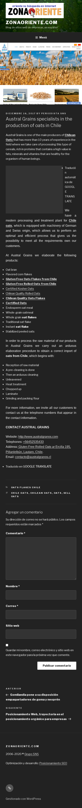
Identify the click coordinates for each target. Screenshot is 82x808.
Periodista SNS (53, 113)
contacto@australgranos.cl (33, 457)
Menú (43, 37)
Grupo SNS (31, 754)
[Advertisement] (34, 189)
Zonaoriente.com (32, 22)
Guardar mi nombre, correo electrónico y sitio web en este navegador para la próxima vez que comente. (40, 652)
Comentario (15, 533)
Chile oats (20, 493)
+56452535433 (33, 441)
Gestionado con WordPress (23, 798)
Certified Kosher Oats (20, 288)
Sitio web (12, 625)
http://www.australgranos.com (38, 436)
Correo (12, 606)
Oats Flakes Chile (26, 487)
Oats (58, 493)
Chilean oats (41, 493)
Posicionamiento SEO (53, 763)
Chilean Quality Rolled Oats (23, 293)
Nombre (13, 586)
